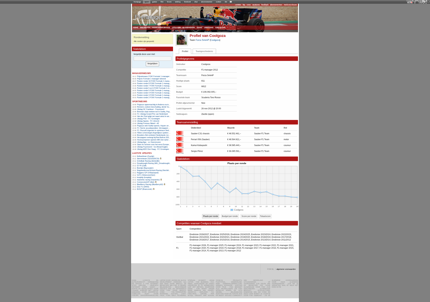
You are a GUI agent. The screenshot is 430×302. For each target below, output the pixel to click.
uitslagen (176, 27)
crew (249, 5)
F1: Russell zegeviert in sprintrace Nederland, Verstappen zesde (163, 130)
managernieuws (141, 73)
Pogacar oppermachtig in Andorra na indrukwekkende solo (161, 105)
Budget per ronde (230, 216)
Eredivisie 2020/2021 (220, 237)
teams (199, 27)
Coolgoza (215, 40)
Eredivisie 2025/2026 (220, 234)
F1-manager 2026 (198, 245)
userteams (208, 27)
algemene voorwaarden (286, 269)
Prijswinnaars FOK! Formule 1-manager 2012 (155, 76)
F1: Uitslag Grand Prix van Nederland (152, 114)
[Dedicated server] (410, 3)
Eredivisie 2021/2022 (199, 237)
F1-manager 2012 (233, 250)
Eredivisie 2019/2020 (240, 237)
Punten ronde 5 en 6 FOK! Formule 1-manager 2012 (158, 88)
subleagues (220, 27)
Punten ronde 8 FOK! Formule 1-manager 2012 (156, 83)
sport (147, 2)
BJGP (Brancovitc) (144, 189)
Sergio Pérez (197, 151)
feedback (264, 5)
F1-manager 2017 (250, 248)
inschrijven (145, 27)
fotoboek (187, 2)
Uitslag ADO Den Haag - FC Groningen (153, 149)
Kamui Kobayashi (199, 145)
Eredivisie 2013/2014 (261, 240)
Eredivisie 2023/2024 (261, 234)
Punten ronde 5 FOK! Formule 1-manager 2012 (156, 90)
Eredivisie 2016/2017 (199, 240)
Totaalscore (265, 216)
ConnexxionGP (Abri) (145, 182)
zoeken (218, 2)
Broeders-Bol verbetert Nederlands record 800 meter (158, 135)
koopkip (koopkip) (144, 177)
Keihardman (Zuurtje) (145, 156)
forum (169, 2)
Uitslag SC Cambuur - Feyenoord (150, 109)
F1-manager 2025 (215, 245)
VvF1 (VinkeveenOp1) (146, 175)
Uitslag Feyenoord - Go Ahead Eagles (152, 147)
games (154, 2)
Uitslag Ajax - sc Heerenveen (149, 142)
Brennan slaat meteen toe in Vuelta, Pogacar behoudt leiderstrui (163, 112)
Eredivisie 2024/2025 (240, 234)
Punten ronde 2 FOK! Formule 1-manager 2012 (156, 97)
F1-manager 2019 (215, 248)
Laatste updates (142, 153)
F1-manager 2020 (198, 248)
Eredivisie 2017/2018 (281, 237)
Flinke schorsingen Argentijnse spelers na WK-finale (158, 133)
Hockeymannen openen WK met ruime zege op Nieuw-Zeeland (162, 140)
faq (244, 5)
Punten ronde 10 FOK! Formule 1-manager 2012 (157, 81)
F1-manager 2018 (233, 248)
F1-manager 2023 (250, 245)
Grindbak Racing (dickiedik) (148, 161)
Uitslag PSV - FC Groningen (148, 119)
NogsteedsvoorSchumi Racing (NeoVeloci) (154, 170)
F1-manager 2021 (285, 245)
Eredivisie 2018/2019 (261, 237)
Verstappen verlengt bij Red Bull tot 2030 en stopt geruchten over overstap (167, 137)
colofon (238, 5)
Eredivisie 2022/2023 (281, 234)
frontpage (137, 2)
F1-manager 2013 (215, 250)
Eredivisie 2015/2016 (220, 240)
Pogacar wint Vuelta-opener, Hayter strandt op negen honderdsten (164, 126)
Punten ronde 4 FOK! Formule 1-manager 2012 (156, 93)
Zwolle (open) (207, 114)
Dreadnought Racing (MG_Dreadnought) (153, 163)
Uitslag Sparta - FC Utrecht (148, 121)
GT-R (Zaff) (141, 166)
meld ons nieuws (290, 5)
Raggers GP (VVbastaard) (148, 173)
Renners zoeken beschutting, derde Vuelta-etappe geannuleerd (163, 107)
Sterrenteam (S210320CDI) (148, 159)
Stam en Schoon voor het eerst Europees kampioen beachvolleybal (164, 144)
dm (226, 2)
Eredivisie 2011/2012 (281, 240)
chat (196, 2)
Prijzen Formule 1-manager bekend (151, 79)
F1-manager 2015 (285, 248)
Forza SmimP (202, 40)
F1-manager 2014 (198, 250)
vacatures (256, 5)
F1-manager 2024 (233, 245)
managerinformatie (161, 27)
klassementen (189, 27)
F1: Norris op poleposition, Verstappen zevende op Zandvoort (162, 128)
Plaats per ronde (210, 216)
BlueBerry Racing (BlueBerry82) (150, 184)
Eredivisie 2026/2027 (199, 234)
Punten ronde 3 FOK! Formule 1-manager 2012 (156, 95)
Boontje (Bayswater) (145, 168)
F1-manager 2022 (268, 245)
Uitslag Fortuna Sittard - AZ (148, 123)
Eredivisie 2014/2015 (240, 240)
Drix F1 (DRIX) (143, 187)
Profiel (185, 51)
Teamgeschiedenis (204, 51)
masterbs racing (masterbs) (148, 180)
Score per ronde (249, 216)
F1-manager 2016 (268, 248)
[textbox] (152, 58)
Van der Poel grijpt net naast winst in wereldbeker (157, 116)
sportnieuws (139, 101)
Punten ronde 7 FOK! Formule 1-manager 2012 (156, 86)
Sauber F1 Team (261, 133)
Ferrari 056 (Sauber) (200, 139)
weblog (178, 2)
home (135, 27)
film (162, 2)
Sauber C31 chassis (200, 133)
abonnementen (206, 2)
